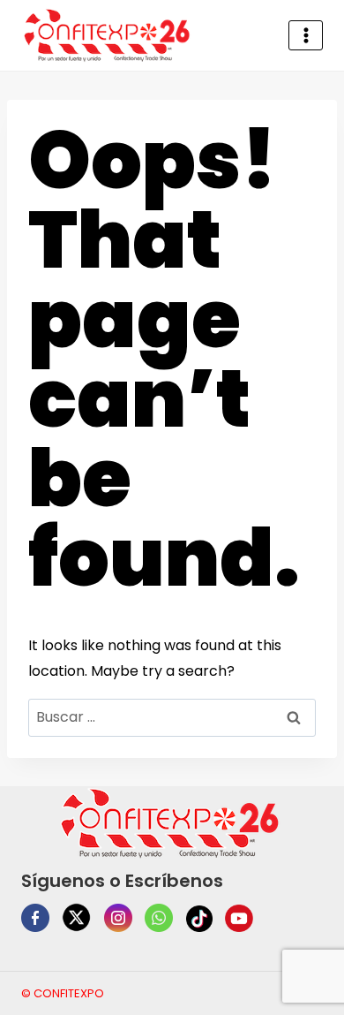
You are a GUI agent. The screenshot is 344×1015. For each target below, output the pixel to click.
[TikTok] (199, 918)
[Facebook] (35, 918)
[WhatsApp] (159, 918)
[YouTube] (239, 919)
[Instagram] (118, 918)
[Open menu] (305, 34)
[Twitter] (76, 917)
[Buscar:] (172, 717)
